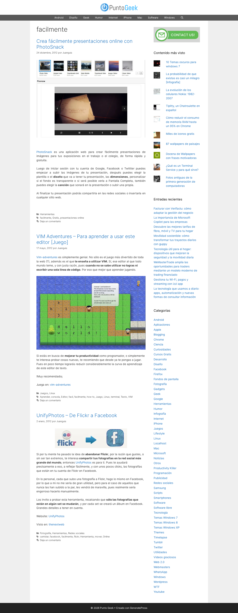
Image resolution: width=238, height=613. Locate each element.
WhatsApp (160, 572)
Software (153, 17)
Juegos (44, 393)
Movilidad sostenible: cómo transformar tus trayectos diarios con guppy (175, 240)
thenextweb (56, 524)
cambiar (44, 536)
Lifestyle (159, 433)
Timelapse (160, 537)
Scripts (158, 492)
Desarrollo (160, 359)
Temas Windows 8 (166, 522)
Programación (163, 473)
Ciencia (158, 344)
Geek (86, 17)
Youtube (159, 591)
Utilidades (160, 552)
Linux (52, 393)
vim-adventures (60, 384)
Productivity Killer (165, 468)
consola (55, 396)
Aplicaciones (162, 324)
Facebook (160, 369)
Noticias (159, 458)
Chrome (159, 339)
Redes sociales (76, 533)
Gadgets (159, 389)
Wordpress (161, 581)
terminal (115, 396)
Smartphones (162, 497)
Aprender (45, 396)
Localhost (160, 443)
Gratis (55, 217)
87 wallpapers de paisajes (183, 143)
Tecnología (161, 512)
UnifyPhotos (83, 462)
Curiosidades (162, 349)
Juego (99, 396)
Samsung (160, 488)
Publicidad (160, 478)
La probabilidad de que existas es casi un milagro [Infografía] (182, 78)
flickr (76, 536)
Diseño (73, 17)
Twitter (158, 547)
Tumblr (158, 542)
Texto (124, 396)
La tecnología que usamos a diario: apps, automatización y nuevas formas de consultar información (176, 293)
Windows (169, 17)
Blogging (159, 334)
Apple (157, 329)
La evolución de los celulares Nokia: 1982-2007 (180, 94)
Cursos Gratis (162, 354)
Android (58, 17)
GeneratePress (138, 607)
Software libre (163, 507)
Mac (139, 17)
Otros (157, 463)
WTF (157, 587)
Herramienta (87, 536)
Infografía (160, 413)
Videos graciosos (165, 557)
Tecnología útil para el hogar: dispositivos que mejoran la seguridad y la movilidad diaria (174, 253)
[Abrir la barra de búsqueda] (182, 18)
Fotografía (45, 533)
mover (98, 536)
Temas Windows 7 (166, 517)
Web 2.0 (159, 562)
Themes (159, 532)
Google (158, 399)
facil (71, 396)
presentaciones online (72, 217)
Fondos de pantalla (166, 379)
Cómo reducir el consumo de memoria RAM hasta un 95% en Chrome (182, 122)
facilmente (45, 217)
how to (91, 396)
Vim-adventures (46, 257)
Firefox (158, 374)
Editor (64, 396)
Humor (99, 17)
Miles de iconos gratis (180, 133)
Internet (113, 17)
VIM (130, 396)
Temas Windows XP (167, 527)
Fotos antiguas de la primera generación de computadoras (180, 181)
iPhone (128, 17)
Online (106, 536)
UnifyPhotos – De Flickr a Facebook (76, 415)
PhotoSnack (44, 152)
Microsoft (160, 453)
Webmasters (162, 567)
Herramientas (47, 214)
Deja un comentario (50, 221)
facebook (55, 536)
